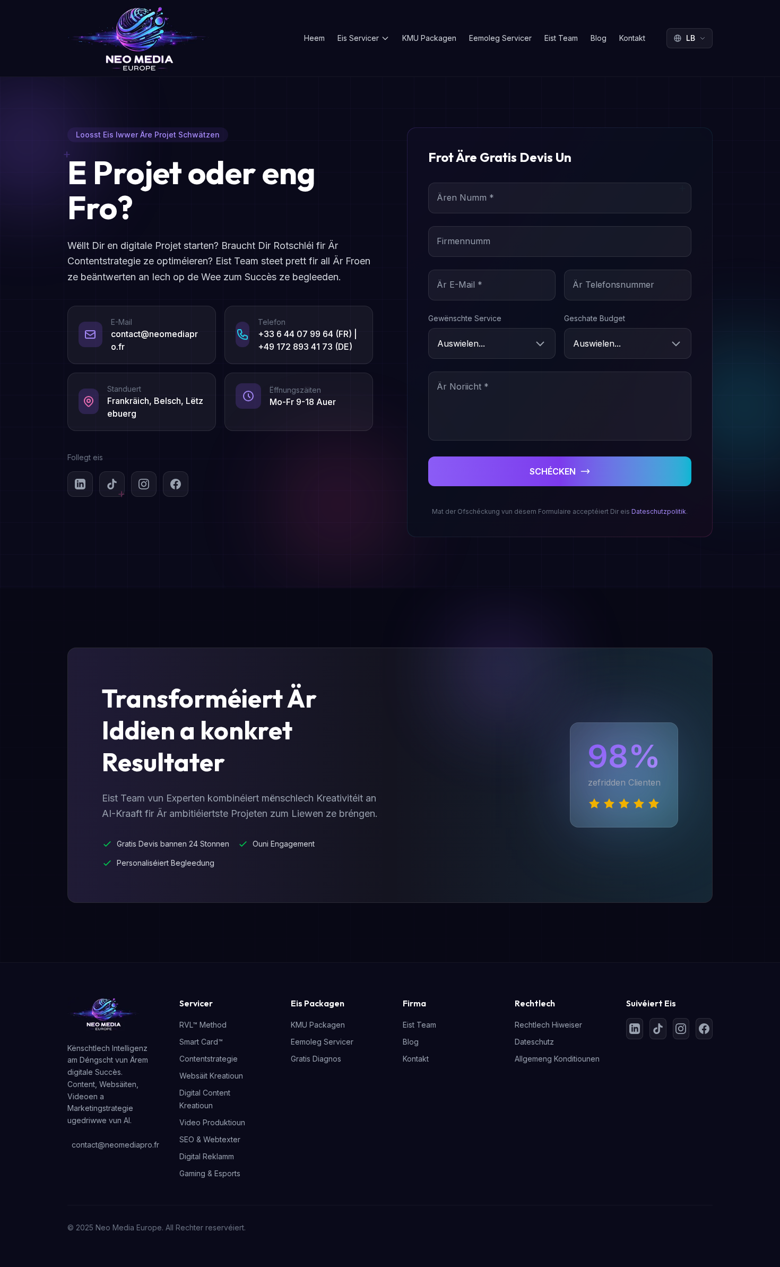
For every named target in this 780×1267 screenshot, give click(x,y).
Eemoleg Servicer (500, 37)
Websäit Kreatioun (211, 1075)
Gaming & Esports (209, 1173)
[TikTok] (112, 484)
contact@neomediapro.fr (113, 1144)
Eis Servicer (358, 37)
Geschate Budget (594, 318)
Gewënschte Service (464, 318)
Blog (598, 37)
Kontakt (632, 37)
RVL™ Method (203, 1024)
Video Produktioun (212, 1122)
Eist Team (561, 37)
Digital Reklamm (206, 1156)
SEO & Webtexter (209, 1139)
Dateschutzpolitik (658, 511)
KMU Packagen (429, 37)
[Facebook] (175, 484)
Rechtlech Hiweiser (548, 1024)
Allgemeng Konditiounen (557, 1058)
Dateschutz (534, 1041)
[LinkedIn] (80, 484)
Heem (314, 37)
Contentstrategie (208, 1058)
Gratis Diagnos (316, 1058)
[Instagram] (144, 484)
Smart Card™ (201, 1041)
